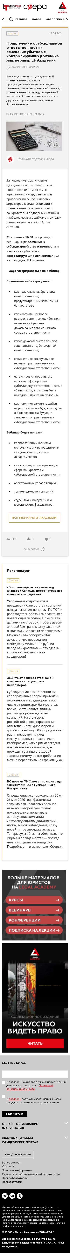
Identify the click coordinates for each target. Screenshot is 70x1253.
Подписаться (14, 1113)
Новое (37, 19)
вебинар (34, 66)
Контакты (8, 1166)
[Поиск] (10, 19)
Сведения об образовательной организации (31, 1174)
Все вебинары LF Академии (34, 518)
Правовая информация (17, 1170)
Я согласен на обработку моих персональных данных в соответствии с (36, 1085)
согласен (15, 1098)
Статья (12, 33)
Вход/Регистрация (18, 1154)
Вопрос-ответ (11, 1162)
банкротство (19, 66)
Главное (21, 19)
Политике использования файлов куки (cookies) (27, 1222)
